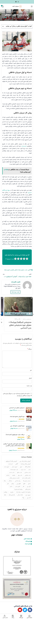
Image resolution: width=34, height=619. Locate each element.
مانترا (11, 486)
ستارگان (10, 481)
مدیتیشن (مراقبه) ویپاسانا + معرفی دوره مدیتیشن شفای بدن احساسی (20, 325)
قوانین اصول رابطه (9, 270)
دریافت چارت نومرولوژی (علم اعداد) (15, 435)
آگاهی (29, 270)
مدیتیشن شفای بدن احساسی (16, 408)
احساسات (23, 146)
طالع (24, 484)
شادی (29, 484)
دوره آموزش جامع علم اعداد (17, 417)
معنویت (12, 492)
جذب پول (20, 475)
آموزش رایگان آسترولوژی (11, 461)
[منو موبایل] (32, 6)
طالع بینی (19, 484)
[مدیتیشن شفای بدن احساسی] (29, 410)
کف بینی (29, 498)
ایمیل (30, 378)
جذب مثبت (11, 472)
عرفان (12, 484)
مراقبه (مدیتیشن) (18, 489)
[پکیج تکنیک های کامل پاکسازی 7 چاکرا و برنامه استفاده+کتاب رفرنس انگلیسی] (29, 447)
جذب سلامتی (27, 472)
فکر (23, 486)
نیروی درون (28, 495)
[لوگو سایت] (17, 6)
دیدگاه (29, 349)
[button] (3, 26)
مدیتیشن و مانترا (27, 319)
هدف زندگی (20, 495)
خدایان (7, 475)
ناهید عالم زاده (23, 18)
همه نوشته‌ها (15, 292)
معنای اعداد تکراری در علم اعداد (23, 492)
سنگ (5, 481)
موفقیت (5, 492)
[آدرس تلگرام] (16, 2)
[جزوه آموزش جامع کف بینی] (29, 428)
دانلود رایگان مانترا (26, 478)
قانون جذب (17, 486)
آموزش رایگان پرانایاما (26, 464)
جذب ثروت (23, 469)
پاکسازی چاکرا (12, 495)
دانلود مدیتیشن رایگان (15, 478)
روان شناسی (17, 481)
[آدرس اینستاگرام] (18, 2)
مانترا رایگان (28, 489)
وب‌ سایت (29, 386)
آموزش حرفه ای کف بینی (25, 461)
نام (31, 370)
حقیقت (13, 475)
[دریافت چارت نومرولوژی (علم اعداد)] (29, 437)
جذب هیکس (28, 475)
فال (8, 484)
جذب (29, 469)
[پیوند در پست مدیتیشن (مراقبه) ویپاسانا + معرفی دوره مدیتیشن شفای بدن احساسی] (18, 306)
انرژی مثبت (6, 467)
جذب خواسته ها (14, 469)
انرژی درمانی (14, 467)
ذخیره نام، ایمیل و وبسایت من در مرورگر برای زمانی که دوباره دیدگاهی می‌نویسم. (17, 395)
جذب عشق (24, 270)
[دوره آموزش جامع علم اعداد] (29, 419)
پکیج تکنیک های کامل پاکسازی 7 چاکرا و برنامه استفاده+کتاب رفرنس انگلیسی (13, 445)
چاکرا (5, 495)
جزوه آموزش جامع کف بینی (17, 426)
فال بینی (29, 486)
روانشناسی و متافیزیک (17, 12)
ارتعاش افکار (28, 467)
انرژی (21, 467)
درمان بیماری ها (27, 481)
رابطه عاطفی (17, 270)
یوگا (23, 498)
